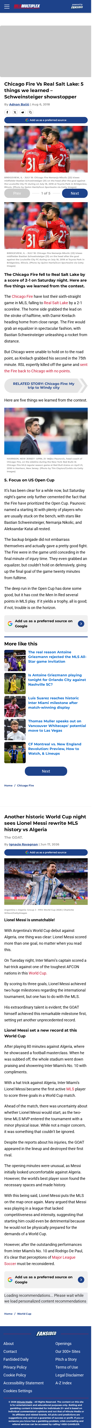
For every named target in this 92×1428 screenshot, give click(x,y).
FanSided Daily (16, 1359)
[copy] (30, 112)
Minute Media (24, 1402)
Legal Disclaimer (69, 1375)
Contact (10, 1351)
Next (75, 193)
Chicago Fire (22, 296)
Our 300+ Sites (67, 1351)
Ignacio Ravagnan (23, 844)
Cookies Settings (17, 1391)
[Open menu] (6, 6)
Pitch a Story (66, 1359)
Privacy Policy (15, 1367)
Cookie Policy (14, 1375)
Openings (63, 1343)
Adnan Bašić (19, 104)
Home (8, 785)
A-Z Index (63, 1383)
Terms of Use (66, 1367)
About (8, 1343)
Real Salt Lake (56, 303)
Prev (17, 193)
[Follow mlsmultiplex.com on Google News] (81, 623)
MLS (70, 1089)
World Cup (24, 1313)
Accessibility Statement (23, 1383)
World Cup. (38, 973)
